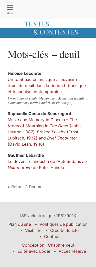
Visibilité (33, 230)
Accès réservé (72, 251)
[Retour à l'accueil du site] (48, 27)
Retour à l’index (26, 186)
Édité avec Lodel (33, 251)
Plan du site (19, 224)
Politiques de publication (64, 224)
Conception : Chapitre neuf (48, 245)
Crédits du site (64, 230)
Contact (52, 236)
